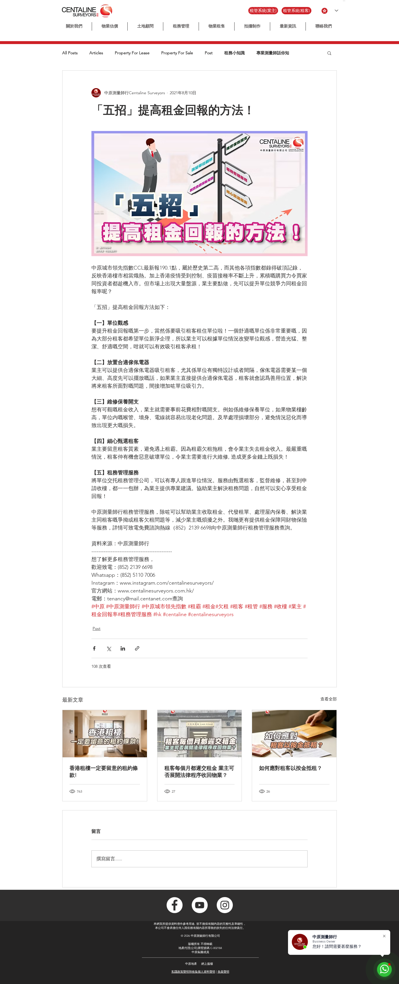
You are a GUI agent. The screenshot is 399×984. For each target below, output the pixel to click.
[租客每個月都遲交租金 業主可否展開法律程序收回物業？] (199, 733)
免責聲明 (223, 971)
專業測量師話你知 (272, 52)
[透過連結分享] (137, 648)
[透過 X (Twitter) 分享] (108, 648)
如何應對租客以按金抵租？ (290, 768)
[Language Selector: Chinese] (329, 10)
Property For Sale (177, 52)
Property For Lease (132, 52)
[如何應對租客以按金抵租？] (294, 733)
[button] (252, 26)
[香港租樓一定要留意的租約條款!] (105, 733)
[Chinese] (344, 0)
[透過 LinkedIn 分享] (123, 648)
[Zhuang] (349, 0)
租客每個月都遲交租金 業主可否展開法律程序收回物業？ (199, 771)
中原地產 (191, 964)
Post (209, 52)
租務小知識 (234, 52)
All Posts (70, 52)
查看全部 (328, 699)
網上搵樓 (207, 964)
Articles (96, 52)
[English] (346, 0)
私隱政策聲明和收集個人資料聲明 (193, 971)
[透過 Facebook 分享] (94, 648)
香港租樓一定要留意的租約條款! (104, 771)
